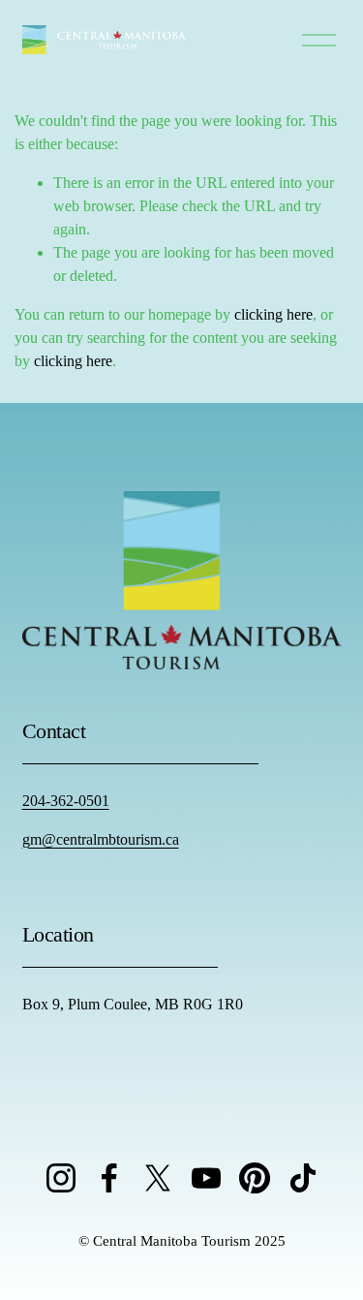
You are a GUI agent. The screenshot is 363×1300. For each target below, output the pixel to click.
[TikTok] (302, 1177)
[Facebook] (109, 1177)
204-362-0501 (65, 800)
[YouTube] (206, 1177)
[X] (157, 1177)
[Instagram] (60, 1177)
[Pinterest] (254, 1177)
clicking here (273, 314)
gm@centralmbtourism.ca (100, 839)
